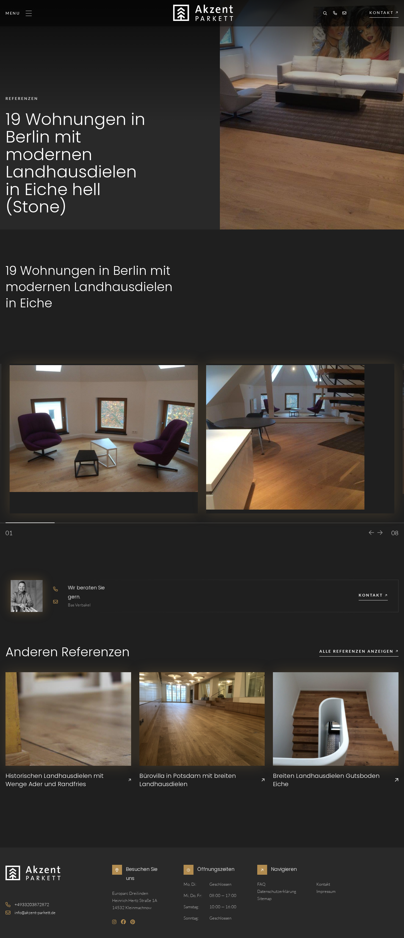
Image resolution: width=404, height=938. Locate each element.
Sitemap (264, 898)
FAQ (261, 884)
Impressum (326, 891)
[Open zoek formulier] (325, 14)
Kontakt (323, 884)
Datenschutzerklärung (276, 891)
